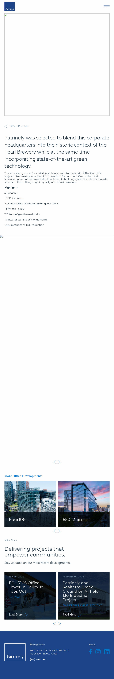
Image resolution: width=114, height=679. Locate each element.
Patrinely (9, 6)
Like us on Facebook (90, 651)
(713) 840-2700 (38, 659)
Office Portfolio (19, 126)
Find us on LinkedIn (107, 651)
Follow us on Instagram (98, 651)
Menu (106, 6)
